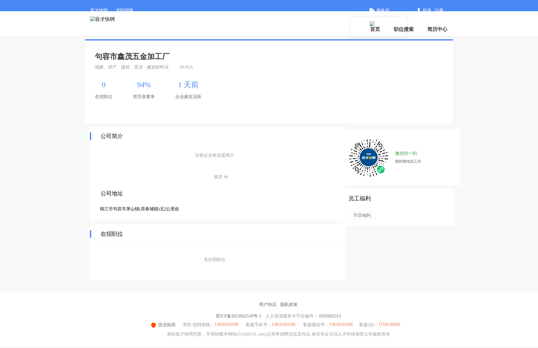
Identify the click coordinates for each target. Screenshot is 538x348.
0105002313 (330, 316)
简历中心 (437, 29)
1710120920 (389, 324)
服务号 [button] (382, 10)
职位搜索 (404, 29)
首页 (375, 29)
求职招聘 (124, 10)
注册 (439, 10)
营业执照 (167, 324)
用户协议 (267, 304)
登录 (426, 10)
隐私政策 (289, 304)
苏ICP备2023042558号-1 (238, 316)
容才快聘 (99, 10)
